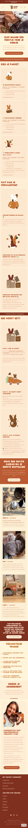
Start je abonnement (14, 636)
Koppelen (5, 809)
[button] (2, 7)
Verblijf (4, 798)
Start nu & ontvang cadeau (14, 53)
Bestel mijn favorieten (12, 767)
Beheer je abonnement (9, 788)
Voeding (5, 795)
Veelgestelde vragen (8, 782)
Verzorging (5, 807)
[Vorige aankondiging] (2, 1)
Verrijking (5, 801)
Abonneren (5, 785)
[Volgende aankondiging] (25, 1)
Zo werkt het (6, 780)
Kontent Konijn (13, 820)
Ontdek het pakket (8, 97)
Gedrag (5, 804)
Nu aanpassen (14, 698)
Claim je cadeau (14, 479)
